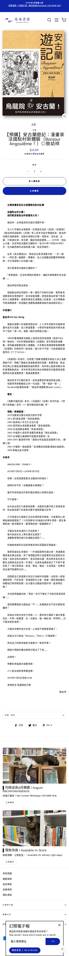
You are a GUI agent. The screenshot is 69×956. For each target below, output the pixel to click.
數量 (34, 165)
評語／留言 (10, 715)
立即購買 (34, 191)
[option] (34, 4)
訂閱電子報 (8, 905)
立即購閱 (10, 803)
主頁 (33, 124)
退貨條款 (7, 884)
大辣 (34, 130)
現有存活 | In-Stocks (25, 950)
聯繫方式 (7, 915)
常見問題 (7, 873)
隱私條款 (7, 895)
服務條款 (7, 879)
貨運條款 (7, 889)
